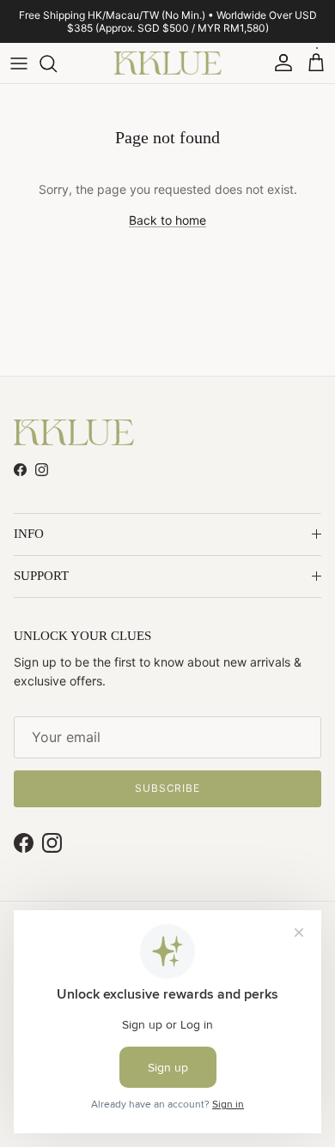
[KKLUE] (168, 63)
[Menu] (19, 63)
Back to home (167, 220)
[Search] (57, 63)
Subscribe (168, 788)
